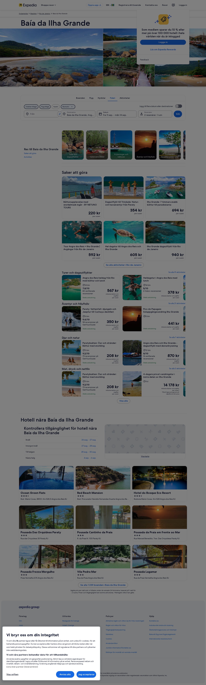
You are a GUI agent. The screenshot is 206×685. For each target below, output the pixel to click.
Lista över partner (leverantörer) (22, 667)
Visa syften (12, 674)
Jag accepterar (86, 674)
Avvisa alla (65, 674)
